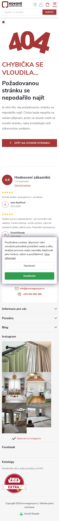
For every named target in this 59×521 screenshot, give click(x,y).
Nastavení (29, 266)
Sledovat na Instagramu (29, 438)
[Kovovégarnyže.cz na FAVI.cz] (14, 483)
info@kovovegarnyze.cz (32, 288)
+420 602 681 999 (32, 294)
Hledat (49, 12)
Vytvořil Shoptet (31, 513)
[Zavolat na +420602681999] (35, 4)
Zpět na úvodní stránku (32, 143)
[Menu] (54, 4)
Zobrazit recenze (22, 185)
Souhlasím (29, 276)
